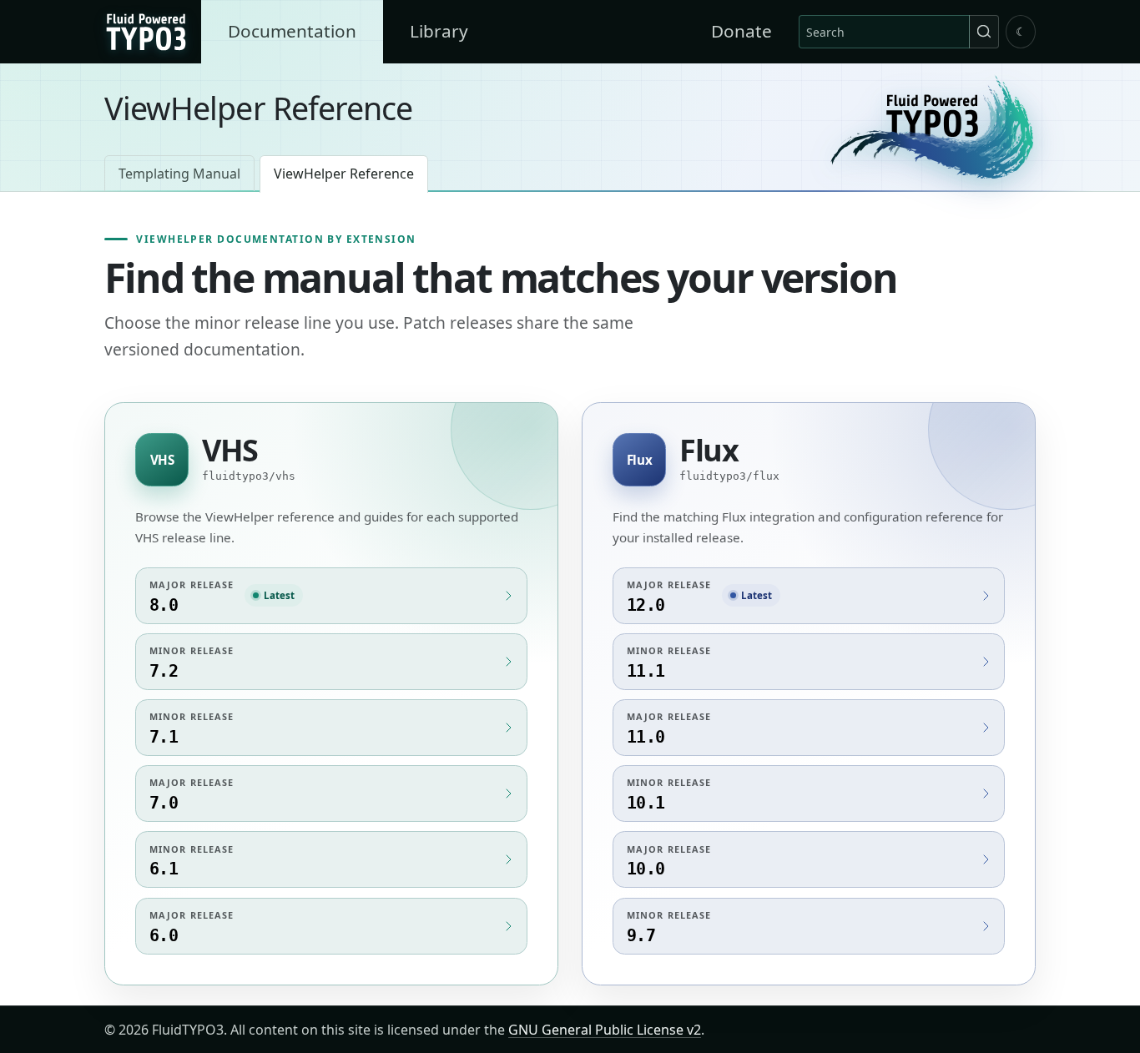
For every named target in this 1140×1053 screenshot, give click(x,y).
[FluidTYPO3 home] (932, 127)
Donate (741, 31)
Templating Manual (179, 173)
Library (439, 31)
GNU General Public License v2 (604, 1029)
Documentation (292, 31)
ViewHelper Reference (344, 173)
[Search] (984, 31)
